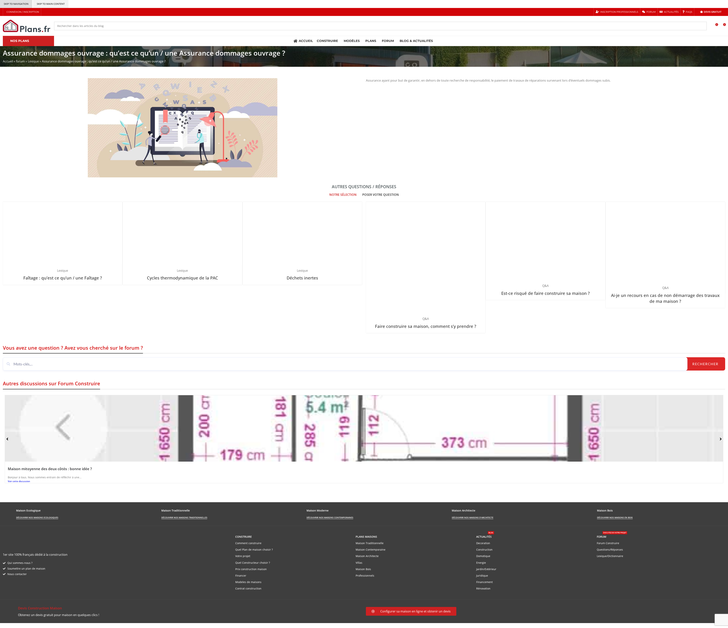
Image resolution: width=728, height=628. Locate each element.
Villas (359, 562)
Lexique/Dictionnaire (610, 556)
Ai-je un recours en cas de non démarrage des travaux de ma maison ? (665, 298)
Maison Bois (363, 569)
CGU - (55, 625)
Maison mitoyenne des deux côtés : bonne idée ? (50, 468)
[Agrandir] (117, 206)
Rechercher (705, 364)
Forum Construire (608, 543)
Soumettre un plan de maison (26, 568)
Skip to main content (51, 4)
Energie (481, 562)
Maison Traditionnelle (370, 543)
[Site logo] (26, 26)
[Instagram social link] (55, 12)
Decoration (483, 543)
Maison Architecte (367, 556)
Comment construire (248, 543)
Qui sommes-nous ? (19, 563)
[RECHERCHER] (702, 26)
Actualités (484, 536)
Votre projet (242, 556)
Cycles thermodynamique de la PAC (182, 278)
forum (20, 61)
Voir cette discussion (19, 481)
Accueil (8, 61)
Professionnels (365, 575)
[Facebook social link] (45, 12)
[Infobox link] (182, 611)
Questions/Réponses (610, 549)
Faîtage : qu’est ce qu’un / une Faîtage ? (62, 278)
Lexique (33, 61)
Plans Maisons (366, 536)
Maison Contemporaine (370, 549)
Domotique (483, 556)
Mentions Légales (72, 625)
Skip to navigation (16, 4)
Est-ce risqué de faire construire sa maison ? (545, 293)
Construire (243, 536)
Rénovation (483, 588)
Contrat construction (248, 588)
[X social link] (50, 12)
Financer (240, 575)
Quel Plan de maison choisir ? (254, 549)
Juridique (482, 575)
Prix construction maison (251, 569)
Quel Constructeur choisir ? (252, 562)
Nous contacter (17, 574)
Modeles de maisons (248, 582)
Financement (484, 582)
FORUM (611, 536)
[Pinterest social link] (59, 12)
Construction (484, 549)
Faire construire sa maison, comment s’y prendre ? (425, 326)
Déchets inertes (302, 278)
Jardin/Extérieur (486, 569)
